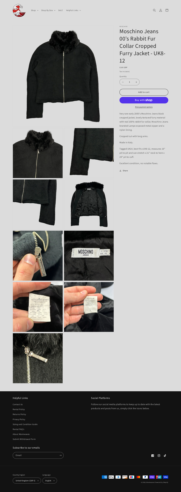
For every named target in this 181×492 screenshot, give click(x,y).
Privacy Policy (19, 419)
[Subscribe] (60, 455)
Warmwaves (150, 482)
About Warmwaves (21, 434)
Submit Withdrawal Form (24, 439)
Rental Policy (19, 409)
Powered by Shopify (161, 482)
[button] (34, 10)
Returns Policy (19, 414)
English (48, 480)
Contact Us (18, 404)
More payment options (144, 107)
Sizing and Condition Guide (25, 424)
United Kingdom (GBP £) (25, 480)
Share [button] (125, 170)
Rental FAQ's (18, 429)
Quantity (123, 76)
